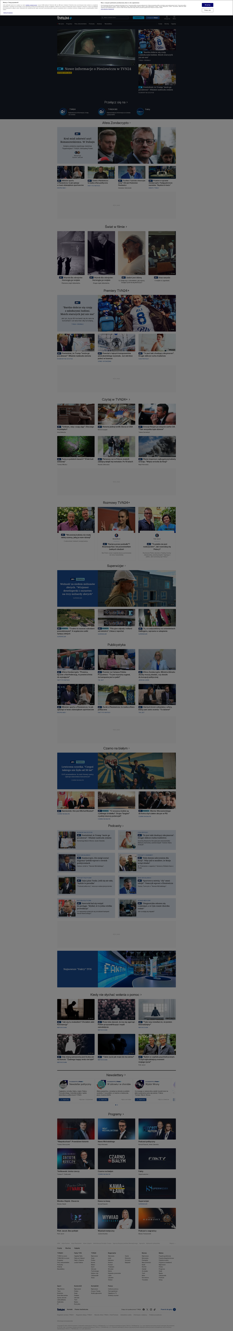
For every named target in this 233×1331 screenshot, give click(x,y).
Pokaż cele (207, 10)
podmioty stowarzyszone (31, 5)
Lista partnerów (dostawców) (107, 9)
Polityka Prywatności (8, 12)
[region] (116, 7)
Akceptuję (207, 5)
